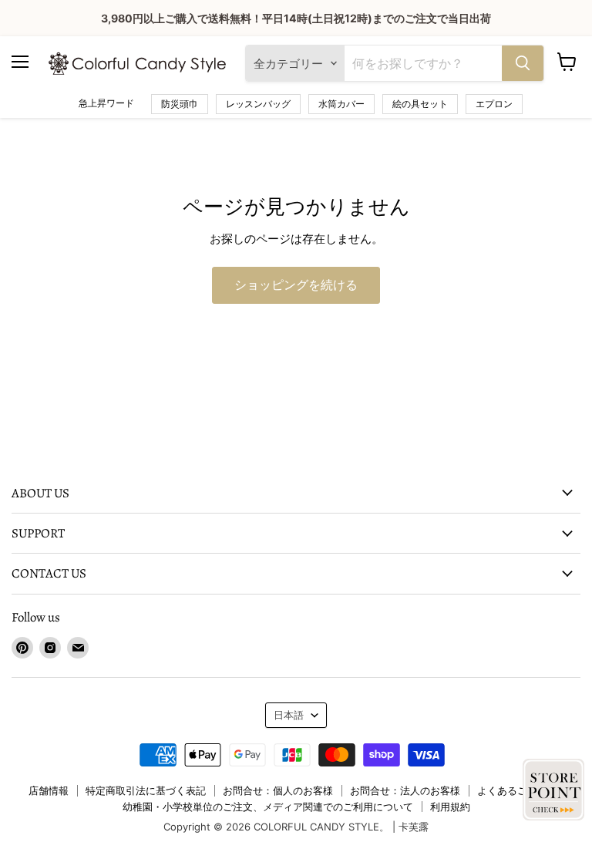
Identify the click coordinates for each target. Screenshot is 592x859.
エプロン (494, 103)
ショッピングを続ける (296, 285)
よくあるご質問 (512, 790)
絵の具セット (420, 103)
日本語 (289, 715)
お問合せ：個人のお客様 (278, 790)
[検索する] (522, 63)
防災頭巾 (179, 103)
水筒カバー (341, 103)
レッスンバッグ (258, 103)
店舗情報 (49, 790)
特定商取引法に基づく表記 (146, 790)
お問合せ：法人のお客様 (405, 790)
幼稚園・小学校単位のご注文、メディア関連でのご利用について (268, 806)
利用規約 (450, 806)
